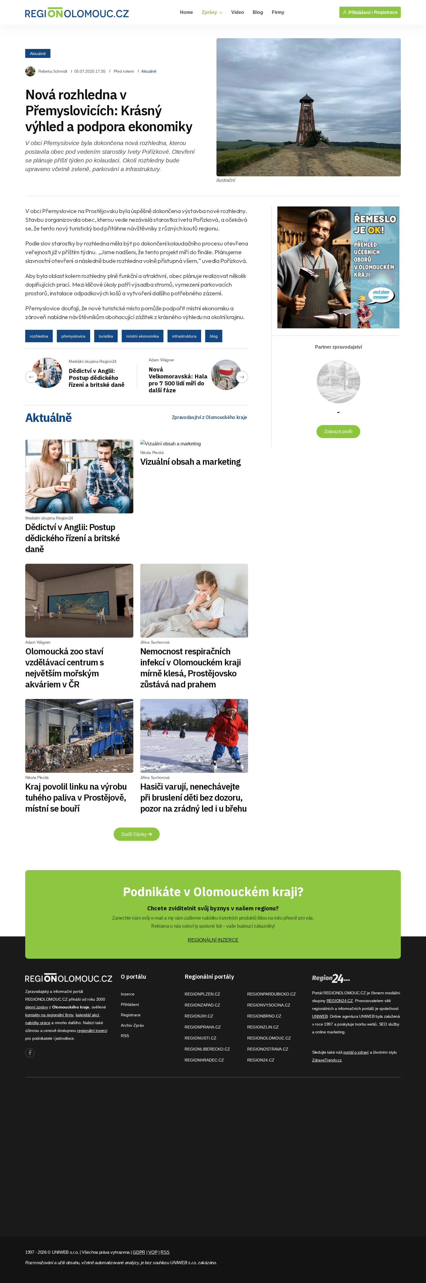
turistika (106, 336)
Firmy (278, 12)
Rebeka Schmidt (52, 71)
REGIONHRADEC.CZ (204, 1060)
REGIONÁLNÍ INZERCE (213, 940)
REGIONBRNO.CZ (264, 1016)
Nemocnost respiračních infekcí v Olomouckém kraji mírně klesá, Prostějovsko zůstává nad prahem (190, 667)
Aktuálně (38, 53)
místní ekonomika (142, 336)
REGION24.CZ (260, 1060)
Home (186, 12)
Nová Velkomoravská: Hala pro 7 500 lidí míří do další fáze (178, 379)
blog (214, 336)
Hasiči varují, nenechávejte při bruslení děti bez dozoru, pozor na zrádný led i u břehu (193, 797)
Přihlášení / (360, 12)
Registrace (386, 12)
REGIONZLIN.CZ (263, 1027)
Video (237, 12)
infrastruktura (184, 336)
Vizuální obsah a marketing (190, 461)
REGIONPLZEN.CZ (202, 994)
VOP (152, 1252)
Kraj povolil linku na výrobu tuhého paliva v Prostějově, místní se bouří (76, 797)
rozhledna (39, 336)
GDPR (139, 1252)
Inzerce (127, 994)
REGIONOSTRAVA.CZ (267, 1049)
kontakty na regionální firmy (49, 1015)
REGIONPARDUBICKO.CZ (271, 994)
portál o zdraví (356, 1052)
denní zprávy (36, 1007)
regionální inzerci (92, 1030)
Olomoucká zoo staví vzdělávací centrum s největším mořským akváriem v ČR (64, 667)
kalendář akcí (87, 1015)
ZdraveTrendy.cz (327, 1060)
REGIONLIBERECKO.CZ (207, 1049)
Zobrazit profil (338, 431)
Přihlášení (130, 1004)
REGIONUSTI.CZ (200, 1038)
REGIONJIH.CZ (199, 1016)
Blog (258, 12)
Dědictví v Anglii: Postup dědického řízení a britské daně (97, 378)
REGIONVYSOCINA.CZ (268, 1005)
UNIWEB (319, 1016)
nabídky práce (37, 1022)
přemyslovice (73, 336)
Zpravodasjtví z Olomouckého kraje (209, 417)
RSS (125, 1035)
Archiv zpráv (132, 1025)
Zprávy (210, 12)
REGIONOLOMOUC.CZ (269, 1038)
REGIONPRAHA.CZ (203, 1027)
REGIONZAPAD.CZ (202, 1005)
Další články (134, 834)
